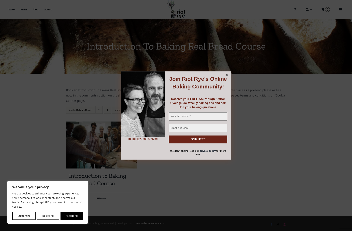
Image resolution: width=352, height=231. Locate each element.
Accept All (72, 215)
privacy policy (208, 150)
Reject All (48, 215)
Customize (24, 215)
